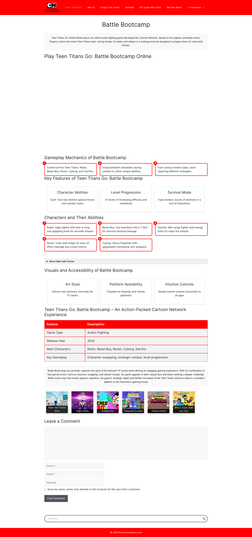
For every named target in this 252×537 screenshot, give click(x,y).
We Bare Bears (174, 7)
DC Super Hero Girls (150, 7)
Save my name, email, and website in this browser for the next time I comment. (94, 489)
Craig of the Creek (109, 7)
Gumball (129, 7)
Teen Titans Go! (73, 7)
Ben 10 (91, 7)
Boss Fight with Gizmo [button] (61, 261)
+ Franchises (194, 7)
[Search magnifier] (204, 519)
